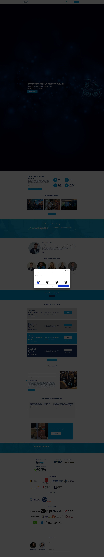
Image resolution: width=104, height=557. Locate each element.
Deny (52, 286)
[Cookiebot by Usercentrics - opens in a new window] (65, 270)
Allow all (63, 286)
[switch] (47, 283)
